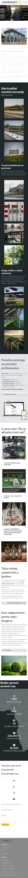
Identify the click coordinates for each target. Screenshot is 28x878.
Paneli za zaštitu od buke (8, 866)
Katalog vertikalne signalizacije (9, 869)
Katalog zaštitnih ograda (8, 863)
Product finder (6, 847)
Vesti (4, 850)
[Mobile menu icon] (26, 2)
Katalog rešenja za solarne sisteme (10, 874)
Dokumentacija (6, 853)
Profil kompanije (6, 860)
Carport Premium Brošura (8, 871)
